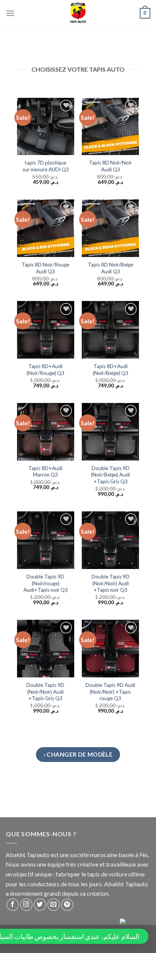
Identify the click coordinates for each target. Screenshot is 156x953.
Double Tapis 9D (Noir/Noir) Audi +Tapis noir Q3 (110, 583)
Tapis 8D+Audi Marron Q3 (45, 471)
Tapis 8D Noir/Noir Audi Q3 (110, 166)
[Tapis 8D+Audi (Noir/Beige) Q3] (110, 330)
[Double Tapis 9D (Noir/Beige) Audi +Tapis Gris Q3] (110, 432)
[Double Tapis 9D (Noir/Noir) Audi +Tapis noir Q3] (110, 540)
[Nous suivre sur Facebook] (12, 904)
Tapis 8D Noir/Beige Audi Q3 (110, 268)
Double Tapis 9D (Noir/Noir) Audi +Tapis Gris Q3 (45, 691)
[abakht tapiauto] (78, 13)
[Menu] (10, 13)
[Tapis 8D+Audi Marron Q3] (46, 432)
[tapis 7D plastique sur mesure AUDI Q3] (46, 126)
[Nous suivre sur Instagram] (26, 904)
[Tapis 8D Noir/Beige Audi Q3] (110, 228)
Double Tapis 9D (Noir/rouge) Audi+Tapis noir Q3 (45, 583)
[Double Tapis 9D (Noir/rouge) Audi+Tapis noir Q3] (46, 540)
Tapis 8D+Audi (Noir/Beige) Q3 (110, 369)
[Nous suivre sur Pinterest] (67, 904)
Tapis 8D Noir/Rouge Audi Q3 (45, 268)
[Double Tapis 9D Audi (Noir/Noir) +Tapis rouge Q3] (110, 648)
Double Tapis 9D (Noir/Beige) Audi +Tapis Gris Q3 (110, 474)
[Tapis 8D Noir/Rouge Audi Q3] (46, 228)
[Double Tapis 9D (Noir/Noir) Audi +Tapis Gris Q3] (46, 648)
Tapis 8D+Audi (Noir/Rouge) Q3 (45, 369)
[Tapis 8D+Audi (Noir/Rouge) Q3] (46, 330)
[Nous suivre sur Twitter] (40, 904)
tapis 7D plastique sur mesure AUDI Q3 (45, 166)
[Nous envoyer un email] (53, 904)
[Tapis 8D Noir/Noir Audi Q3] (110, 126)
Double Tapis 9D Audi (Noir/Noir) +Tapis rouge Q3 (110, 691)
